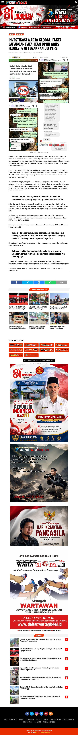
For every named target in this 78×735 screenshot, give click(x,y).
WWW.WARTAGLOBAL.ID (42, 732)
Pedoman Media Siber (49, 722)
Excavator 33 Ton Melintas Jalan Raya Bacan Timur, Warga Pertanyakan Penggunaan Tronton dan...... (40, 640)
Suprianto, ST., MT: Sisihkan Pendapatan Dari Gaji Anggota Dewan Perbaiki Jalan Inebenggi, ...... (41, 688)
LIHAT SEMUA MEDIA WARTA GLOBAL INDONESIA (39, 360)
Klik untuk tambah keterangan (39, 152)
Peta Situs (39, 720)
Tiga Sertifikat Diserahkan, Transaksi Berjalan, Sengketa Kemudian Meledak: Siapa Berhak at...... (39, 669)
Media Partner (30, 720)
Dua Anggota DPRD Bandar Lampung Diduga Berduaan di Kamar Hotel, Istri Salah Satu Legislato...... (40, 659)
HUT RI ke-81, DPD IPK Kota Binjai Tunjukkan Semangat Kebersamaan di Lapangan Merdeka (41, 650)
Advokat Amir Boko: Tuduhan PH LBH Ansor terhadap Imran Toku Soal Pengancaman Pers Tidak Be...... (40, 678)
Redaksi (21, 720)
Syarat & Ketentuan (68, 720)
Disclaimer (38, 722)
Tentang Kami (13, 720)
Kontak (46, 720)
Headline (20, 34)
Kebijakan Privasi (28, 722)
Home (12, 34)
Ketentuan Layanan (55, 720)
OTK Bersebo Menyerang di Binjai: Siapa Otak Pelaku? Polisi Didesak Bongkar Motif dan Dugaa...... (40, 697)
